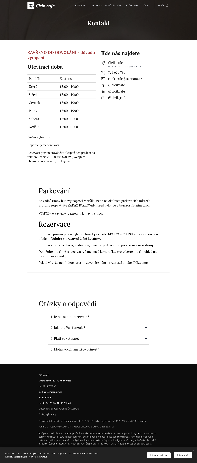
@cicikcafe (116, 85)
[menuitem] (78, 5)
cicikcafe (118, 91)
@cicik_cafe (117, 97)
